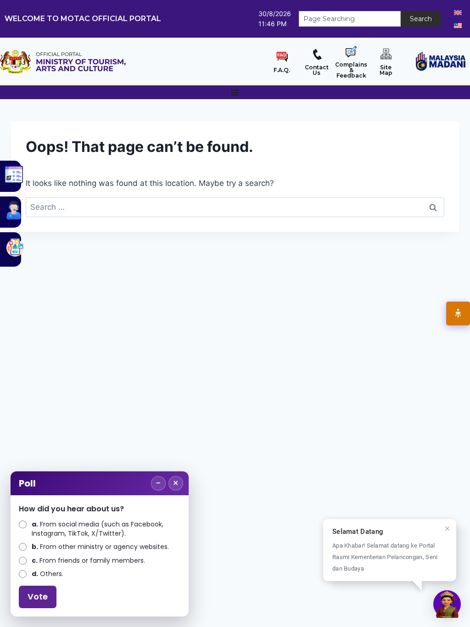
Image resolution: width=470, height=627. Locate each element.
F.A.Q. (282, 70)
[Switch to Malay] (457, 25)
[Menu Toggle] (235, 92)
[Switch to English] (457, 12)
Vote (38, 596)
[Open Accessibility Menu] (458, 313)
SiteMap (386, 70)
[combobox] (350, 19)
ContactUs (317, 70)
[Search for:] (235, 207)
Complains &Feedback (351, 70)
